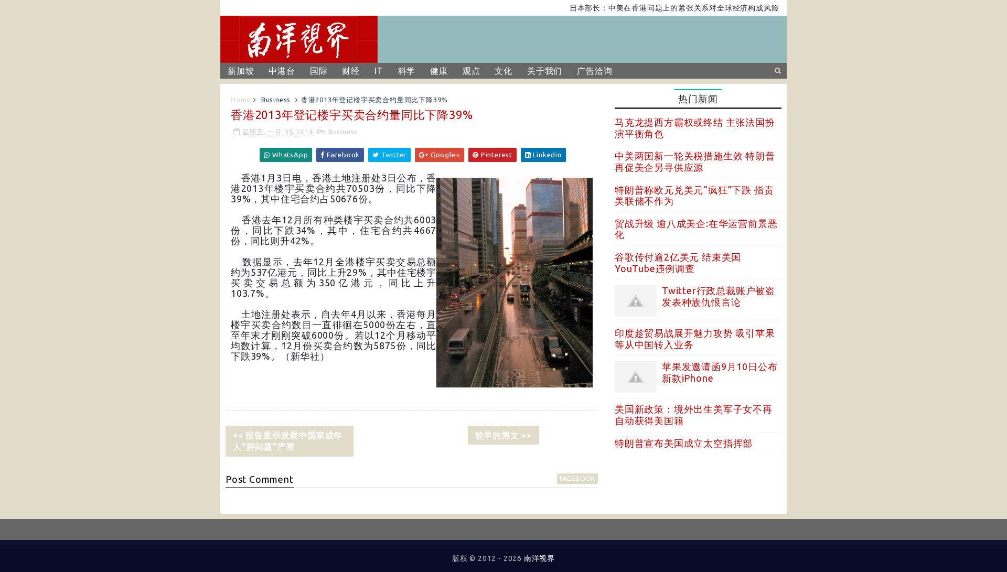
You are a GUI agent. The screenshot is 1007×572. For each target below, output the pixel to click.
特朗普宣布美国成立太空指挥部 (684, 443)
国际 (319, 70)
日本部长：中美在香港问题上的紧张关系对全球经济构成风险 (663, 8)
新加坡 (241, 70)
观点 (471, 70)
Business (276, 99)
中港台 (282, 70)
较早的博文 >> (503, 435)
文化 (503, 70)
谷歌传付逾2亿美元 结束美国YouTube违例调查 (678, 263)
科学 (407, 70)
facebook (577, 478)
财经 (351, 70)
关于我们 (544, 70)
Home (241, 99)
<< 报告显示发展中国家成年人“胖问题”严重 (287, 440)
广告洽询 (594, 70)
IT (378, 70)
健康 (439, 70)
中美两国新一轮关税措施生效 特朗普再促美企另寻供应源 (695, 161)
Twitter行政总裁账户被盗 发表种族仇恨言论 (718, 296)
